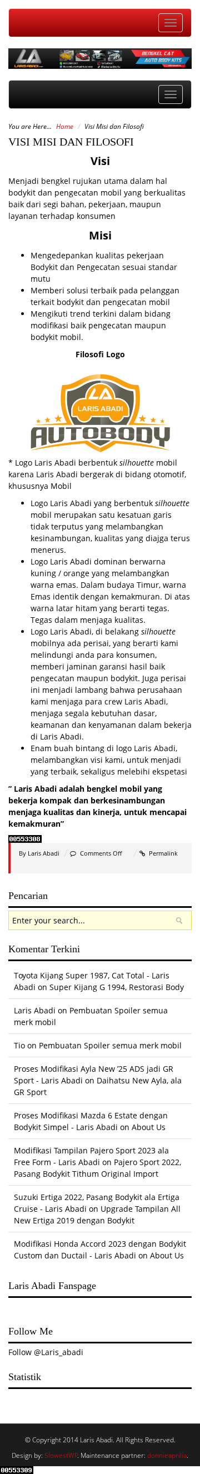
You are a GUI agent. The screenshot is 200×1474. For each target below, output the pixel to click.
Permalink (163, 853)
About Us (149, 1127)
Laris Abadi (43, 853)
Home (64, 126)
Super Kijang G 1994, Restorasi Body (116, 987)
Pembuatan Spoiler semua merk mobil (110, 1045)
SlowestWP (61, 1455)
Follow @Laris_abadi (45, 1352)
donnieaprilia (167, 1455)
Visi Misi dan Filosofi (71, 142)
